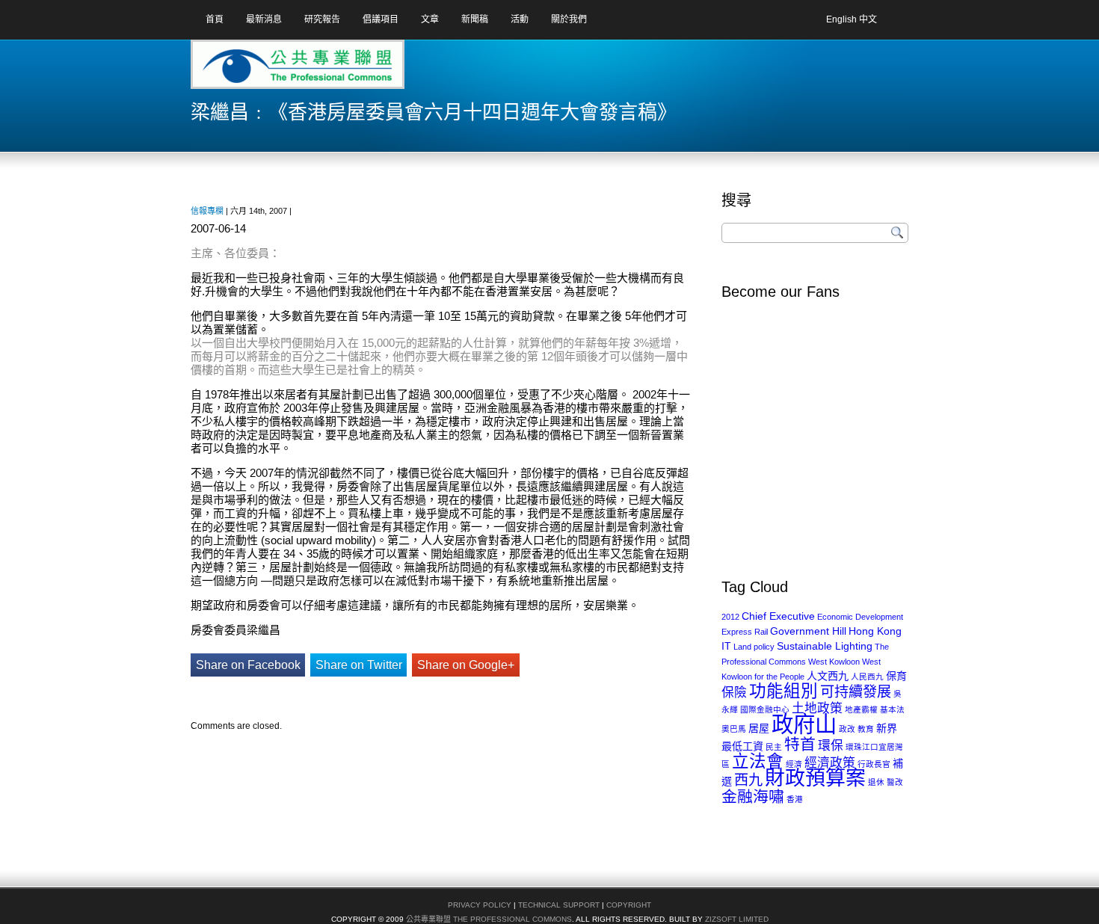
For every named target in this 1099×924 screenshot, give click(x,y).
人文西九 (828, 676)
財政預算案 (815, 778)
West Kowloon (834, 661)
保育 (896, 676)
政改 (847, 728)
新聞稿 (474, 19)
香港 (794, 799)
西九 (748, 780)
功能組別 (783, 691)
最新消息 (264, 19)
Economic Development (860, 616)
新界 (886, 728)
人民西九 (867, 676)
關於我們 (569, 19)
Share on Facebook (248, 665)
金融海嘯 (752, 796)
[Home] (250, 69)
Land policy (754, 646)
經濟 (794, 764)
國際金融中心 (764, 709)
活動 (520, 19)
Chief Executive (778, 616)
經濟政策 (829, 763)
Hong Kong (875, 631)
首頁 (215, 19)
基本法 (892, 709)
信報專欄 (207, 210)
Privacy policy (479, 905)
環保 (830, 746)
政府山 (804, 724)
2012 (730, 616)
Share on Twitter (358, 665)
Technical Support (559, 905)
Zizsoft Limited (737, 919)
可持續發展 (855, 692)
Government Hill (808, 631)
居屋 (758, 728)
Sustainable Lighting (824, 646)
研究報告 (322, 19)
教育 (866, 728)
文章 (430, 19)
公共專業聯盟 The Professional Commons (489, 919)
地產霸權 (861, 709)
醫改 (895, 781)
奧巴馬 (733, 728)
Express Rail (744, 631)
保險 (734, 693)
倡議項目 (380, 19)
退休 (876, 781)
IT (726, 646)
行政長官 (874, 764)
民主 (774, 746)
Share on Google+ (465, 665)
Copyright (628, 905)
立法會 (758, 761)
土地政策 (817, 708)
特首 (800, 744)
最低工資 (742, 746)
